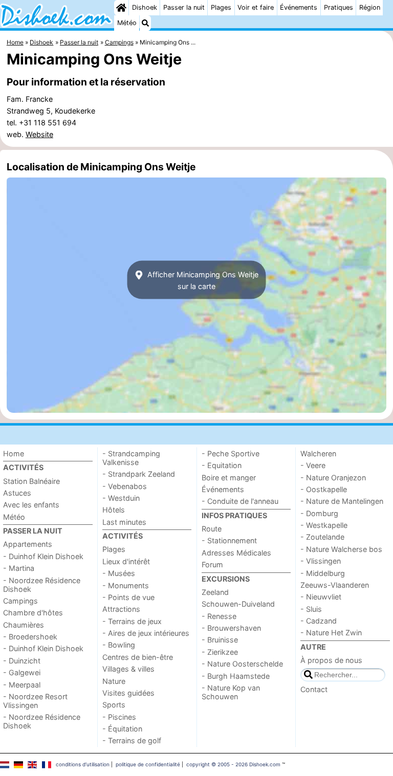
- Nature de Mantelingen (341, 501)
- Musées (118, 573)
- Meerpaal (21, 684)
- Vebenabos (124, 486)
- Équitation (122, 728)
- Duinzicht (21, 660)
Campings (20, 600)
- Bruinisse (220, 639)
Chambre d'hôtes (33, 612)
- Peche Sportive (230, 453)
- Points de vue (128, 597)
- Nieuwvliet (320, 596)
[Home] (121, 7)
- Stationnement (229, 540)
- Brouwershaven (231, 628)
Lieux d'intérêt (126, 561)
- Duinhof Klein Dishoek (43, 556)
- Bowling (118, 644)
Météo (127, 23)
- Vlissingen (320, 561)
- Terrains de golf (131, 740)
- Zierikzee (220, 652)
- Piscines (119, 717)
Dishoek (144, 7)
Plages (221, 7)
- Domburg (319, 513)
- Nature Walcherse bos (341, 549)
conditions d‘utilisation (83, 764)
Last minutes (124, 522)
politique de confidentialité (148, 764)
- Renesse (219, 616)
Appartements (27, 544)
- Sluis (311, 609)
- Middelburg (322, 573)
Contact (314, 689)
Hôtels (113, 509)
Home (13, 453)
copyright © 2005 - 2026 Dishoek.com (233, 764)
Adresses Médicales (236, 552)
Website (39, 134)
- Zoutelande (322, 537)
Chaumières (23, 624)
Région (369, 7)
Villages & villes (128, 668)
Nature (113, 681)
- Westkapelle (323, 525)
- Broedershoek (30, 636)
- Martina (18, 568)
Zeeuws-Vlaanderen (334, 585)
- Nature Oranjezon (333, 477)
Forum (212, 564)
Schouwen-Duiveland (238, 604)
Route (212, 528)
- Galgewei (21, 672)
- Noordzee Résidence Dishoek (41, 584)
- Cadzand (318, 620)
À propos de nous (331, 660)
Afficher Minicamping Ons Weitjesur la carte (201, 280)
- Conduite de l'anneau (240, 501)
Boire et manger (229, 477)
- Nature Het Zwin (331, 632)
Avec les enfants (31, 504)
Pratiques (338, 7)
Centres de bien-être (137, 657)
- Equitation (222, 465)
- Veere (312, 465)
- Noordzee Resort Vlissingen (35, 701)
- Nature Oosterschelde (242, 663)
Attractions (121, 609)
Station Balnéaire (31, 481)
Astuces (17, 493)
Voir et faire (255, 7)
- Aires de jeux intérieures (145, 633)
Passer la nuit (184, 7)
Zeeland (215, 592)
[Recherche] (145, 23)
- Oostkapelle (323, 489)
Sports (113, 704)
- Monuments (125, 585)
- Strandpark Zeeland (138, 474)
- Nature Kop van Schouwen (231, 692)
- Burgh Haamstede (236, 676)
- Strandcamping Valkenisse (131, 458)
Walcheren (318, 453)
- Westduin (121, 498)
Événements (298, 7)
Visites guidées (128, 693)
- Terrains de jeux (132, 621)
